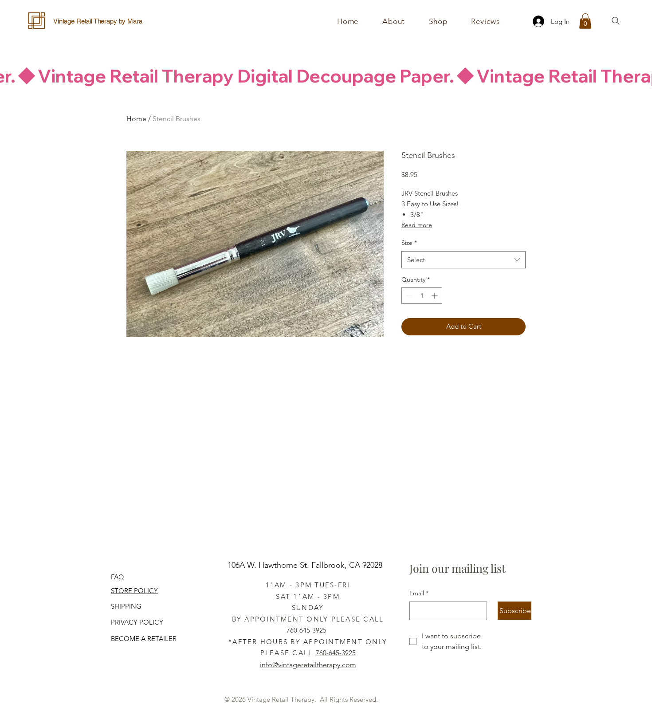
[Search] (615, 21)
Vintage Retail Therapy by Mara (97, 21)
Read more (416, 225)
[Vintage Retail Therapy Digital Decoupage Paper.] (326, 76)
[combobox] (463, 259)
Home (136, 118)
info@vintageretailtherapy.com (308, 665)
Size (409, 243)
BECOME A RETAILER (144, 638)
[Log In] (535, 21)
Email (418, 593)
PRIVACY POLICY (137, 622)
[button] (438, 21)
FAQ (117, 577)
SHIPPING (126, 606)
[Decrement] (408, 295)
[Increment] (435, 295)
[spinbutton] (422, 295)
